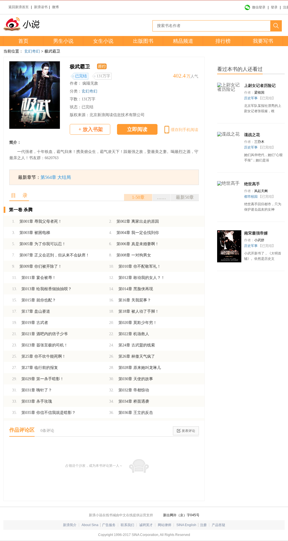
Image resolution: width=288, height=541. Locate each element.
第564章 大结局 (55, 177)
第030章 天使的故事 (131, 379)
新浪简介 (69, 525)
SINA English (186, 525)
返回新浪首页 (18, 7)
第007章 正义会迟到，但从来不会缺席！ (50, 255)
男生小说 (63, 41)
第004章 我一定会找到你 (134, 233)
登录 (274, 7)
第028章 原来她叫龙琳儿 (135, 368)
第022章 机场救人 (129, 334)
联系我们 (127, 525)
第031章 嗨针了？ (32, 390)
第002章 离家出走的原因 (134, 221)
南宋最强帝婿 (256, 233)
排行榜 (223, 41)
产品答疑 (218, 525)
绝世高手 (252, 184)
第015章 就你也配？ (34, 300)
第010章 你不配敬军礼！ (135, 266)
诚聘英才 (146, 525)
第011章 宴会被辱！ (34, 278)
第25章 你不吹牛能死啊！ (39, 356)
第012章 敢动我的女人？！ (137, 278)
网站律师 (164, 525)
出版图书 (143, 41)
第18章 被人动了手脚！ (134, 311)
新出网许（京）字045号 (181, 515)
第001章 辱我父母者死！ (37, 221)
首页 (23, 41)
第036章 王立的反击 (131, 413)
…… (161, 197)
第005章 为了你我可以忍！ (39, 244)
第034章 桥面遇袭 (129, 401)
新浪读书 (41, 7)
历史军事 (251, 98)
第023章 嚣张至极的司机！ (40, 345)
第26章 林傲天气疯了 (132, 356)
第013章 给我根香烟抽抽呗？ (42, 289)
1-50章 (138, 197)
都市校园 (251, 197)
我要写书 (263, 41)
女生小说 (103, 41)
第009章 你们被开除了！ (37, 266)
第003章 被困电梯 (31, 233)
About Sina (90, 525)
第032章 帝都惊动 (129, 390)
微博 (55, 7)
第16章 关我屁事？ (130, 300)
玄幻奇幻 (32, 51)
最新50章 (185, 197)
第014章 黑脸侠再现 (131, 289)
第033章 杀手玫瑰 (32, 401)
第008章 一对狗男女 (130, 255)
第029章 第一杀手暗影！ (38, 379)
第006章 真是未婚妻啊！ (134, 244)
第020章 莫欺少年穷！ (133, 323)
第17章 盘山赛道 (31, 311)
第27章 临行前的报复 (35, 368)
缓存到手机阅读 (184, 130)
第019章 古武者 (30, 323)
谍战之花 (252, 135)
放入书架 (90, 129)
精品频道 (183, 41)
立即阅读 (137, 129)
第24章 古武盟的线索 (132, 345)
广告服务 (109, 525)
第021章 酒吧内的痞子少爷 (40, 334)
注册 (203, 525)
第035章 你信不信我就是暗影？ (44, 413)
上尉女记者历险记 (260, 86)
